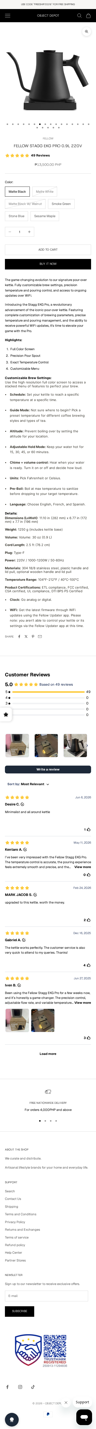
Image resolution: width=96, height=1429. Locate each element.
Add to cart (48, 250)
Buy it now (48, 264)
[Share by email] (40, 636)
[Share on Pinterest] (33, 636)
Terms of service (17, 1237)
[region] (48, 1100)
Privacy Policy (15, 1222)
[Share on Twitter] (26, 636)
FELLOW (48, 138)
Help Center (13, 1252)
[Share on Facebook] (19, 636)
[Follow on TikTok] (33, 1386)
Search (10, 1191)
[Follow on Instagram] (20, 1386)
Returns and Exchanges (22, 1230)
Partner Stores (15, 1260)
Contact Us (13, 1199)
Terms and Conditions (20, 1214)
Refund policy (15, 1245)
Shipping (11, 1207)
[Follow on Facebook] (7, 1386)
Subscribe (19, 1311)
